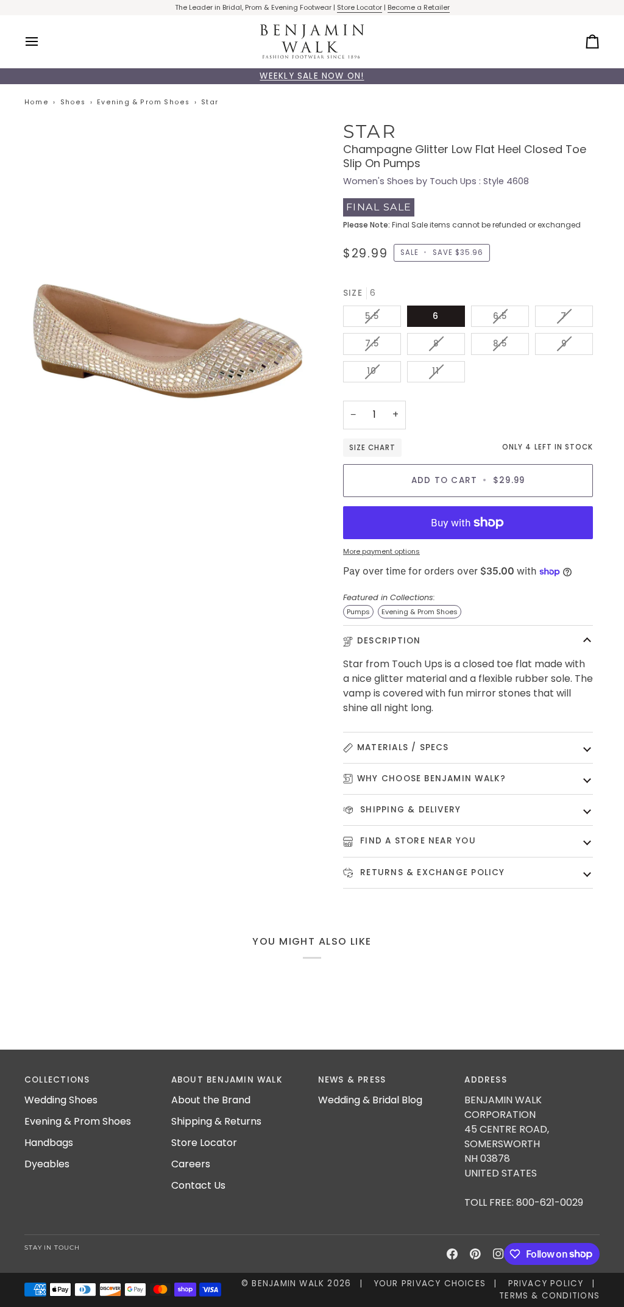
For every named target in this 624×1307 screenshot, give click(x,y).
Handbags (48, 1143)
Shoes (73, 102)
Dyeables (46, 1164)
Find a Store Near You (416, 841)
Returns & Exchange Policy (431, 872)
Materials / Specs (403, 747)
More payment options (381, 551)
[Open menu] (42, 41)
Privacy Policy (546, 1283)
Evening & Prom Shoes (143, 102)
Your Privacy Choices (430, 1283)
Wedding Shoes (61, 1100)
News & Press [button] (352, 1080)
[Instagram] (498, 1253)
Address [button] (485, 1080)
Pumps (358, 612)
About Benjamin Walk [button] (227, 1080)
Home (36, 102)
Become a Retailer (419, 7)
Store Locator (359, 7)
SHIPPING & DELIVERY (409, 809)
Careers (190, 1164)
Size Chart (372, 448)
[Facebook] (452, 1253)
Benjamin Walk (288, 1283)
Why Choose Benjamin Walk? (431, 778)
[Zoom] (168, 264)
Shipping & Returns (216, 1121)
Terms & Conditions (549, 1296)
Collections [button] (57, 1080)
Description (388, 640)
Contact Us (198, 1185)
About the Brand (210, 1100)
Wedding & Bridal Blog (370, 1100)
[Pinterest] (475, 1253)
